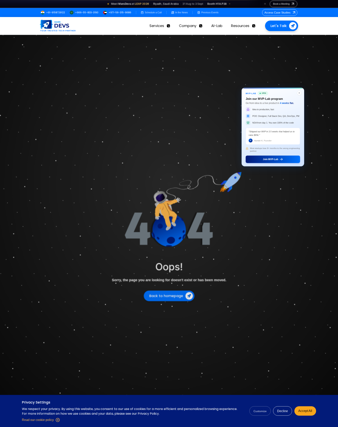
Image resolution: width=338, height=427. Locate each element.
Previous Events (209, 12)
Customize (260, 411)
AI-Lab (216, 25)
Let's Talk (279, 25)
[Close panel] (299, 93)
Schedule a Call (153, 12)
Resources (240, 25)
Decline (282, 411)
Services (156, 25)
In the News (181, 12)
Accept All (305, 411)
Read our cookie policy (38, 420)
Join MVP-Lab (270, 159)
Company (187, 25)
